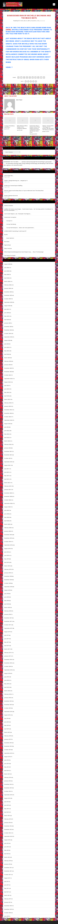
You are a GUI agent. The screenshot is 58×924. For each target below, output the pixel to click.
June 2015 (6, 722)
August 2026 (7, 264)
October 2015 (7, 708)
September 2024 (8, 337)
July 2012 (6, 843)
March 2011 (7, 895)
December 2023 (8, 368)
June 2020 (6, 514)
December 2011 (8, 867)
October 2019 (7, 541)
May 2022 (6, 434)
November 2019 (8, 538)
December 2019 (8, 534)
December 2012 (8, 826)
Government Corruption (10, 217)
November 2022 (8, 413)
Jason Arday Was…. (9, 175)
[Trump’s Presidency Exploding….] (10, 120)
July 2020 (6, 510)
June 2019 (6, 555)
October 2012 (7, 833)
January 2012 (7, 864)
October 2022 (7, 416)
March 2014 (7, 774)
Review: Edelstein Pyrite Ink (11, 195)
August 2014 (7, 756)
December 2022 (8, 409)
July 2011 (6, 881)
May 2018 (6, 600)
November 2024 (8, 330)
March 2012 (7, 857)
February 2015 (7, 735)
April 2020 (6, 520)
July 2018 (6, 593)
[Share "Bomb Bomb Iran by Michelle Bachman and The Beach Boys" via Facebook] (18, 77)
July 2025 (6, 309)
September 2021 (8, 461)
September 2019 (8, 545)
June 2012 (6, 846)
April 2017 (6, 645)
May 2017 (6, 642)
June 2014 (6, 763)
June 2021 (6, 472)
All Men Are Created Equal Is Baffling (13, 185)
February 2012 (7, 860)
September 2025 (8, 302)
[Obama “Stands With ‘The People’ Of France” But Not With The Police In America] (48, 120)
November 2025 (8, 295)
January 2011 (7, 902)
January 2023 (7, 406)
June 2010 (6, 916)
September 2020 (8, 503)
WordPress (26, 922)
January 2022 (7, 448)
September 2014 (8, 753)
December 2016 (8, 659)
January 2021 (7, 489)
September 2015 (8, 711)
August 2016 (7, 673)
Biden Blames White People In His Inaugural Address (22, 127)
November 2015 (8, 704)
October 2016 (7, 666)
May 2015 (6, 725)
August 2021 (7, 465)
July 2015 (6, 718)
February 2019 (7, 569)
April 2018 (6, 604)
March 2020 (7, 524)
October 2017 (7, 624)
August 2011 (7, 878)
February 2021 (7, 486)
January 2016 (7, 697)
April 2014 (6, 770)
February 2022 (7, 444)
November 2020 (8, 496)
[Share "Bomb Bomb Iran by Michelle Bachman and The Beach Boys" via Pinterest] (29, 77)
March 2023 (7, 399)
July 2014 (6, 760)
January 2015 (7, 739)
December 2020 (8, 493)
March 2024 (7, 357)
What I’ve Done (8, 248)
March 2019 (7, 566)
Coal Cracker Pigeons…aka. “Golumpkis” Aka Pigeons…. (17, 213)
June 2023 (6, 389)
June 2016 (6, 680)
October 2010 (7, 912)
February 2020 (7, 527)
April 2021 (6, 479)
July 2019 (6, 552)
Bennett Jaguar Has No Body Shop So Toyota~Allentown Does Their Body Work (23, 190)
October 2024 (7, 333)
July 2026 (6, 267)
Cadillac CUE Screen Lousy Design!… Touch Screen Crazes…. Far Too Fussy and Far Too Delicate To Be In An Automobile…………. (28, 209)
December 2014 (8, 742)
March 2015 (7, 732)
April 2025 (6, 319)
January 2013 (7, 822)
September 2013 (8, 794)
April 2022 (6, 437)
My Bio (6, 234)
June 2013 (6, 805)
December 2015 (8, 701)
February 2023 (7, 402)
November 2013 (8, 788)
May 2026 (6, 274)
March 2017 (7, 649)
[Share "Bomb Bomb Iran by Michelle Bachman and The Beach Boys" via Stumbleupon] (38, 77)
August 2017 (7, 631)
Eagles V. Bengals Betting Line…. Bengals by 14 (15, 180)
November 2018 (8, 579)
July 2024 (6, 344)
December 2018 (8, 576)
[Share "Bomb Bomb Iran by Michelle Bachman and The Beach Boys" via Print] (44, 77)
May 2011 (6, 888)
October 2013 (7, 791)
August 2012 (7, 840)
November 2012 (8, 829)
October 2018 (7, 583)
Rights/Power (7, 245)
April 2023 (6, 396)
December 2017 (8, 618)
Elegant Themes (12, 922)
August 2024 (7, 340)
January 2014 (7, 781)
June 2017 (6, 638)
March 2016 (7, 690)
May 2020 (6, 517)
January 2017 (7, 656)
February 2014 (7, 777)
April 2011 (6, 892)
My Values (6, 241)
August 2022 (7, 423)
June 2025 (6, 312)
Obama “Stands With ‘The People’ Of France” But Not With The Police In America (48, 127)
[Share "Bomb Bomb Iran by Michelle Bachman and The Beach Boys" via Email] (41, 77)
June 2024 (6, 347)
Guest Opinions (10, 238)
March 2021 (7, 482)
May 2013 (6, 808)
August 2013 (7, 798)
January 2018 (7, 614)
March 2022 (7, 441)
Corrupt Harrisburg (11, 224)
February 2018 (7, 611)
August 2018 (7, 590)
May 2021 (6, 475)
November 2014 (8, 746)
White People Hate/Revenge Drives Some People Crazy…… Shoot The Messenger (24, 252)
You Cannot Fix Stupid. (10, 255)
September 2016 (8, 670)
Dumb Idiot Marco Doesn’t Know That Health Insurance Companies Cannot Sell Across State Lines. (35, 129)
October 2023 (7, 375)
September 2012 (8, 836)
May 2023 (6, 392)
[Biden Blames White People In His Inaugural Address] (22, 120)
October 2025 (7, 298)
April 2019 (6, 562)
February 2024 (7, 361)
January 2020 (7, 531)
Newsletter (33, 20)
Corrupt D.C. (9, 220)
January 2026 (7, 288)
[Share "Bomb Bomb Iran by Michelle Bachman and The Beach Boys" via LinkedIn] (32, 77)
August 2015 (7, 715)
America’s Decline (8, 205)
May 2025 (6, 316)
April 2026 (6, 278)
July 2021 (6, 468)
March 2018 (7, 607)
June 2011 (6, 885)
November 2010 (8, 909)
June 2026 (6, 271)
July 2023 (6, 385)
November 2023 (8, 371)
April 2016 (6, 687)
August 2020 (7, 507)
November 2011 (8, 871)
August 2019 (7, 548)
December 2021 (8, 451)
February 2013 (7, 819)
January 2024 (7, 364)
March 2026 (7, 281)
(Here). (9, 29)
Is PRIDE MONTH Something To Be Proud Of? (15, 231)
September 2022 (8, 420)
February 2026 (7, 285)
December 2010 (8, 905)
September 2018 (8, 586)
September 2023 (8, 378)
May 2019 (6, 559)
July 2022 (6, 427)
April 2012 (6, 853)
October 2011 (7, 874)
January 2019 (7, 572)
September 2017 (8, 628)
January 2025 (7, 323)
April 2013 (6, 812)
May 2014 (6, 767)
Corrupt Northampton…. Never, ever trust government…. (20, 227)
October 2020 (7, 500)
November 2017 (8, 621)
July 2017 (6, 635)
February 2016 (7, 694)
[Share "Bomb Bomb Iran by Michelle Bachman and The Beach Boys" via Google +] (24, 77)
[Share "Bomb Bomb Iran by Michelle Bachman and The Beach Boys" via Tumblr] (27, 77)
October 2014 (7, 749)
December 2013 (8, 784)
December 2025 (8, 292)
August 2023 (7, 382)
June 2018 (6, 597)
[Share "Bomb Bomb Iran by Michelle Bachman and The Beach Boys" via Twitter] (21, 77)
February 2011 (7, 898)
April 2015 (6, 729)
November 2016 (8, 663)
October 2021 (7, 458)
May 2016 (6, 683)
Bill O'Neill (20, 20)
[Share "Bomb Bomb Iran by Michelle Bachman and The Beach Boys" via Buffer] (35, 77)
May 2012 (6, 850)
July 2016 (6, 676)
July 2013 (6, 801)
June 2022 (6, 430)
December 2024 (8, 326)
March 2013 (7, 815)
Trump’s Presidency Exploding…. (9, 126)
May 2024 (6, 350)
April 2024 (6, 354)
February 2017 (7, 652)
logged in (11, 143)
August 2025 (7, 305)
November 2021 (8, 455)
